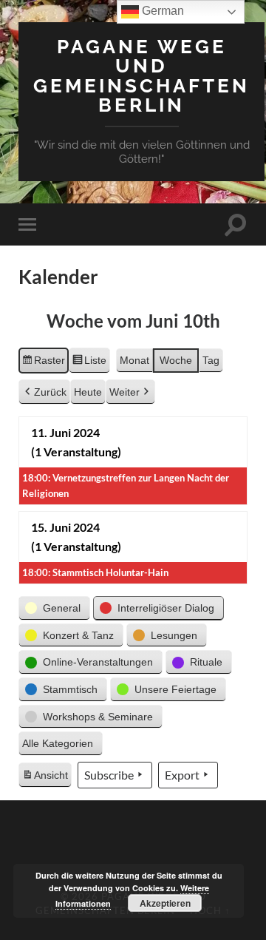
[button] (54, 608)
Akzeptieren (165, 903)
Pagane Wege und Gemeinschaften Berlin (141, 75)
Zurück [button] (50, 392)
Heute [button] (88, 392)
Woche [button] (176, 360)
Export (182, 775)
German (161, 10)
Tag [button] (210, 360)
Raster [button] (43, 363)
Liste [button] (89, 363)
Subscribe (109, 775)
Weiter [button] (124, 392)
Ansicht (46, 778)
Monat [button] (134, 360)
